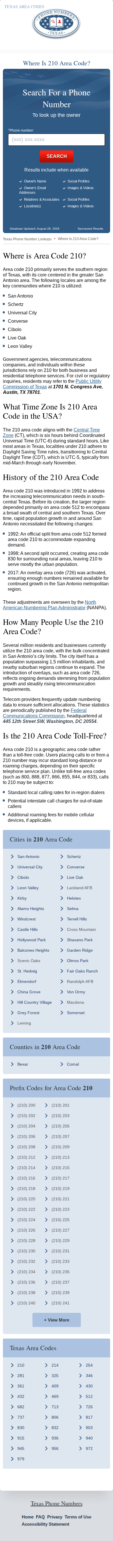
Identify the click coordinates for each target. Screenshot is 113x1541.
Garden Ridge (80, 950)
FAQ (40, 1516)
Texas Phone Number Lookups (27, 239)
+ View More (56, 1319)
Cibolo (23, 877)
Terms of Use (78, 1516)
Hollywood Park (31, 939)
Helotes (74, 898)
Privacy (54, 1516)
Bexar (22, 1064)
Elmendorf (26, 981)
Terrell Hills (77, 919)
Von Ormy (76, 992)
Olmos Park (77, 960)
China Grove (29, 992)
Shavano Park (80, 939)
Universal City (30, 867)
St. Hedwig (27, 971)
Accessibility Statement (45, 1524)
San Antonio (28, 856)
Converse (76, 867)
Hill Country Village (34, 1002)
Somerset (76, 1012)
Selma (73, 908)
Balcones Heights (33, 950)
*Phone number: (21, 130)
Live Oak (75, 877)
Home (28, 1516)
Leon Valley (28, 887)
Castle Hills (27, 929)
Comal (73, 1064)
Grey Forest (28, 1012)
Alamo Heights (30, 908)
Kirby (22, 898)
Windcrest (26, 919)
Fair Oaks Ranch (82, 971)
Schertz (74, 856)
